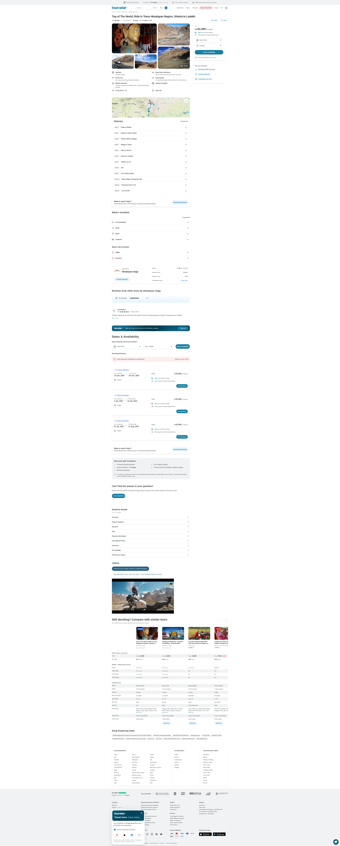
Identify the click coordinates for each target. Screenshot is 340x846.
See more (139, 712)
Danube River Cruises (138, 772)
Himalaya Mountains (118, 738)
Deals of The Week (206, 8)
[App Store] (205, 834)
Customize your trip (205, 79)
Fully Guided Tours (202, 738)
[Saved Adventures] (221, 8)
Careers (117, 807)
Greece (134, 780)
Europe (116, 762)
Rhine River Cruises (155, 767)
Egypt (115, 770)
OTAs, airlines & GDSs (176, 822)
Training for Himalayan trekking (162, 735)
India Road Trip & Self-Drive (181, 735)
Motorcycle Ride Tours (188, 738)
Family (205, 780)
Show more (115, 318)
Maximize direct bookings (148, 822)
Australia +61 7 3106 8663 (206, 813)
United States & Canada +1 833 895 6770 (210, 809)
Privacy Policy (154, 843)
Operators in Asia (216, 735)
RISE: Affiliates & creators (177, 818)
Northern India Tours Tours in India (136, 738)
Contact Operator (204, 74)
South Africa (117, 775)
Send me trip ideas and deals (126, 829)
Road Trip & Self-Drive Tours (172, 738)
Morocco (116, 772)
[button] (170, 378)
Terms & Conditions (171, 843)
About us (114, 805)
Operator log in (145, 824)
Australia (116, 759)
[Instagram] (152, 834)
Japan (133, 754)
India (115, 783)
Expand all (184, 121)
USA (151, 783)
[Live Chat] (336, 842)
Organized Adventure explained (150, 805)
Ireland (152, 757)
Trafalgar (176, 767)
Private (205, 783)
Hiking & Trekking (208, 759)
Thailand (134, 765)
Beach (205, 777)
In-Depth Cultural (208, 770)
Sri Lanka (134, 762)
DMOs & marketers (175, 820)
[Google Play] (219, 834)
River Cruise (206, 765)
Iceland (152, 754)
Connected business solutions (149, 807)
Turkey (152, 775)
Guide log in (173, 809)
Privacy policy (138, 840)
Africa (115, 754)
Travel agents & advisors (177, 816)
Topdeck (176, 765)
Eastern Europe (136, 775)
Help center (202, 807)
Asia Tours (159, 738)
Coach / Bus (206, 772)
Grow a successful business (149, 816)
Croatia (134, 770)
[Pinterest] (156, 834)
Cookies (161, 843)
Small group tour (195, 735)
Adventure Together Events (148, 809)
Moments (195, 8)
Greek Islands (136, 783)
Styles (188, 8)
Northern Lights (207, 762)
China (115, 780)
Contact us (202, 805)
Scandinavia (153, 762)
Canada (152, 777)
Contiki (176, 754)
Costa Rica (153, 780)
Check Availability (183, 346)
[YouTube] (161, 834)
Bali (115, 777)
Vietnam (134, 767)
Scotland (152, 770)
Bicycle (205, 757)
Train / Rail (206, 775)
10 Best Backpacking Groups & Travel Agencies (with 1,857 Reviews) (132, 735)
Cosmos (176, 757)
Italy (151, 759)
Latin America (118, 765)
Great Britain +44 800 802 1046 (208, 811)
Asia (115, 757)
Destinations (180, 8)
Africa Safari (206, 767)
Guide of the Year (175, 805)
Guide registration (175, 807)
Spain (151, 772)
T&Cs (133, 840)
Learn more (184, 280)
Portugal (152, 765)
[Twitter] (147, 834)
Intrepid (176, 762)
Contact (216, 8)
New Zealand (135, 757)
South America (118, 767)
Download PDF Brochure (206, 69)
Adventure (206, 754)
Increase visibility (145, 820)
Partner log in (174, 824)
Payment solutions (146, 818)
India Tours (151, 738)
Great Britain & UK (137, 777)
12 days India (206, 735)
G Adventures (178, 759)
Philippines (135, 759)
